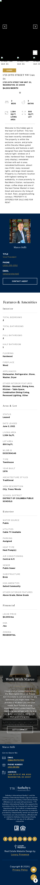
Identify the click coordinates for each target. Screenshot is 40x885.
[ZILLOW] (30, 839)
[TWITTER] (34, 839)
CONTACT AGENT (20, 281)
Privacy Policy (20, 870)
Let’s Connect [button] (20, 730)
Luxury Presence (20, 854)
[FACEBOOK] (5, 839)
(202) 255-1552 (10, 265)
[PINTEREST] (15, 839)
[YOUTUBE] (25, 839)
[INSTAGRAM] (20, 839)
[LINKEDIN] (10, 839)
